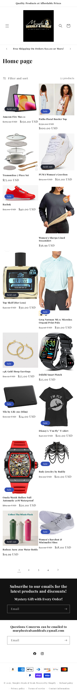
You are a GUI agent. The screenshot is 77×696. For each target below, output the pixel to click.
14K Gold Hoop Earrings (17, 371)
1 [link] (19, 569)
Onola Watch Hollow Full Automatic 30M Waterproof (18, 499)
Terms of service (36, 688)
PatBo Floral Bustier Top (53, 119)
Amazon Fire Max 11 (14, 116)
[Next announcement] (70, 49)
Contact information (59, 688)
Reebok (7, 204)
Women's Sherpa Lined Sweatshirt (52, 239)
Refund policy (66, 683)
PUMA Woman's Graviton (53, 174)
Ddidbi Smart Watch (50, 374)
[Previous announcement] (7, 49)
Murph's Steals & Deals (24, 683)
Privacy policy (18, 688)
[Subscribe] (66, 609)
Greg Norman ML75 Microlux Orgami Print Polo (55, 321)
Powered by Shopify (46, 683)
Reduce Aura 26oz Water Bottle (20, 549)
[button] (7, 26)
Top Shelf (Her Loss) (14, 302)
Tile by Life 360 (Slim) (15, 411)
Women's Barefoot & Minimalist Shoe (50, 541)
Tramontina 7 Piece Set (16, 175)
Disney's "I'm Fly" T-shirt (53, 430)
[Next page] (58, 570)
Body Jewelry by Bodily (52, 471)
